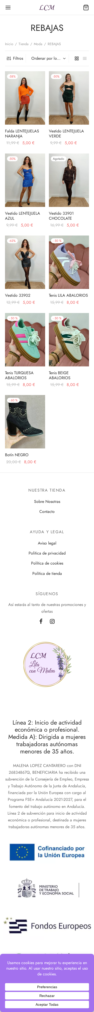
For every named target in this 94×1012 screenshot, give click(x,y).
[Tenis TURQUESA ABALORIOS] (25, 339)
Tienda (24, 43)
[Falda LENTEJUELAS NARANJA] (25, 98)
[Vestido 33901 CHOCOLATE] (69, 180)
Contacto (47, 511)
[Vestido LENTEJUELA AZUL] (25, 180)
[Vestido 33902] (25, 262)
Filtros (18, 58)
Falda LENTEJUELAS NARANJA (22, 133)
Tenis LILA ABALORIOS (68, 295)
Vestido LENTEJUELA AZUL (22, 215)
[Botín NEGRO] (25, 421)
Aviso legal (47, 543)
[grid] (76, 58)
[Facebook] (41, 621)
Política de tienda (47, 573)
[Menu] (8, 7)
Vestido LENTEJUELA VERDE (66, 133)
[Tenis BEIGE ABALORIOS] (69, 339)
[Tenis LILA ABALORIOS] (69, 262)
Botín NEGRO (17, 455)
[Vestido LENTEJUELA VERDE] (69, 98)
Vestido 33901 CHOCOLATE (61, 215)
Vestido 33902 (17, 295)
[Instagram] (52, 621)
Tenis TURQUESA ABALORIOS (19, 375)
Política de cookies (47, 563)
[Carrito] (86, 8)
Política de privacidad (47, 553)
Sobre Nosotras (47, 501)
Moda (38, 43)
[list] (84, 58)
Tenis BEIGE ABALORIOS (59, 375)
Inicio (9, 43)
